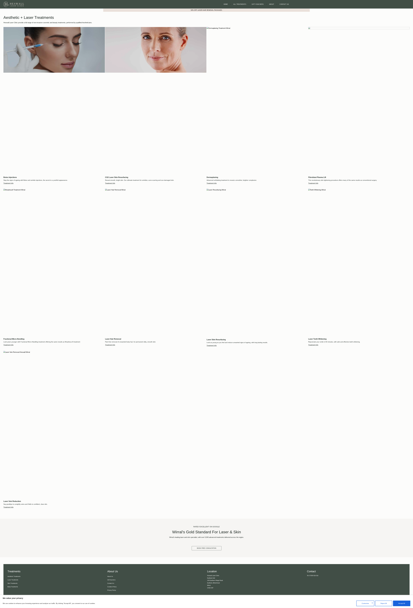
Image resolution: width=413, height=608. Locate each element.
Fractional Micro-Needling (13, 339)
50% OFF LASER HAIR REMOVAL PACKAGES (206, 10)
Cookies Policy (111, 587)
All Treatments (239, 4)
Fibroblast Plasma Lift (317, 177)
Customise (365, 603)
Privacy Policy (111, 590)
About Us (110, 576)
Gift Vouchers (258, 4)
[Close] (410, 597)
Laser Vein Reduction (12, 501)
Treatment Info (8, 183)
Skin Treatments (13, 583)
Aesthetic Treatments (14, 576)
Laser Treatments (13, 580)
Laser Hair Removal (113, 339)
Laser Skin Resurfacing (216, 340)
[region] (206, 601)
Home (226, 4)
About (271, 4)
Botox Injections (10, 177)
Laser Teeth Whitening (317, 339)
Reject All (384, 603)
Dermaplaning (212, 177)
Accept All (401, 603)
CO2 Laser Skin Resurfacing (116, 177)
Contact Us (284, 4)
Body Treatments (13, 587)
